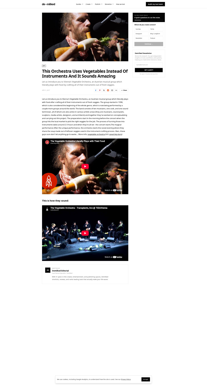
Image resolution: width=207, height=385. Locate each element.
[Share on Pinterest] (100, 90)
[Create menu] (91, 4)
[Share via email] (112, 90)
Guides (78, 4)
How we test (120, 4)
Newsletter (139, 38)
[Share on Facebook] (95, 90)
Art (44, 66)
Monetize (108, 4)
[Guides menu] (82, 4)
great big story (115, 134)
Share (125, 90)
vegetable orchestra (96, 134)
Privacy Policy (126, 379)
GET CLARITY (148, 70)
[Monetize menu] (113, 4)
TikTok (152, 29)
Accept (145, 379)
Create (88, 4)
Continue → (149, 44)
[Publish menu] (101, 4)
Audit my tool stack (155, 4)
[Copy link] (116, 90)
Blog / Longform (155, 34)
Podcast (152, 38)
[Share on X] (104, 90)
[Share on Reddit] (108, 90)
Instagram (139, 34)
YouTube (138, 29)
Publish (97, 4)
